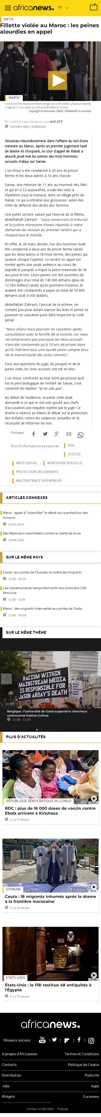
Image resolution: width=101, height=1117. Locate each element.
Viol (71, 445)
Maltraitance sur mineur (38, 481)
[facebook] (79, 1040)
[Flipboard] (67, 1040)
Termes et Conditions (81, 1054)
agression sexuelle (64, 463)
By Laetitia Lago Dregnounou (27, 122)
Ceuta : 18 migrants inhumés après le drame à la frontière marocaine (50, 899)
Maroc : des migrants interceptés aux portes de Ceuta (42, 609)
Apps (95, 1086)
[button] (57, 80)
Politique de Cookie (83, 1065)
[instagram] (91, 1040)
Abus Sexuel (27, 463)
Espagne (13, 889)
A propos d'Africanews (20, 1054)
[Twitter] (55, 1040)
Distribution (11, 1076)
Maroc (14, 98)
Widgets (8, 1097)
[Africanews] (33, 8)
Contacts (9, 1065)
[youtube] (43, 1040)
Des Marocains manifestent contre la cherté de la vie (42, 533)
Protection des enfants (37, 472)
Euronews (91, 1097)
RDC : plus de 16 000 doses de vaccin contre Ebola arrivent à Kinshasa (50, 811)
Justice (74, 454)
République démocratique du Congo (38, 801)
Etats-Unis (15, 978)
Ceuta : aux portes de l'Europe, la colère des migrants (42, 572)
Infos (8, 19)
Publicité (92, 1076)
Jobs (6, 1086)
